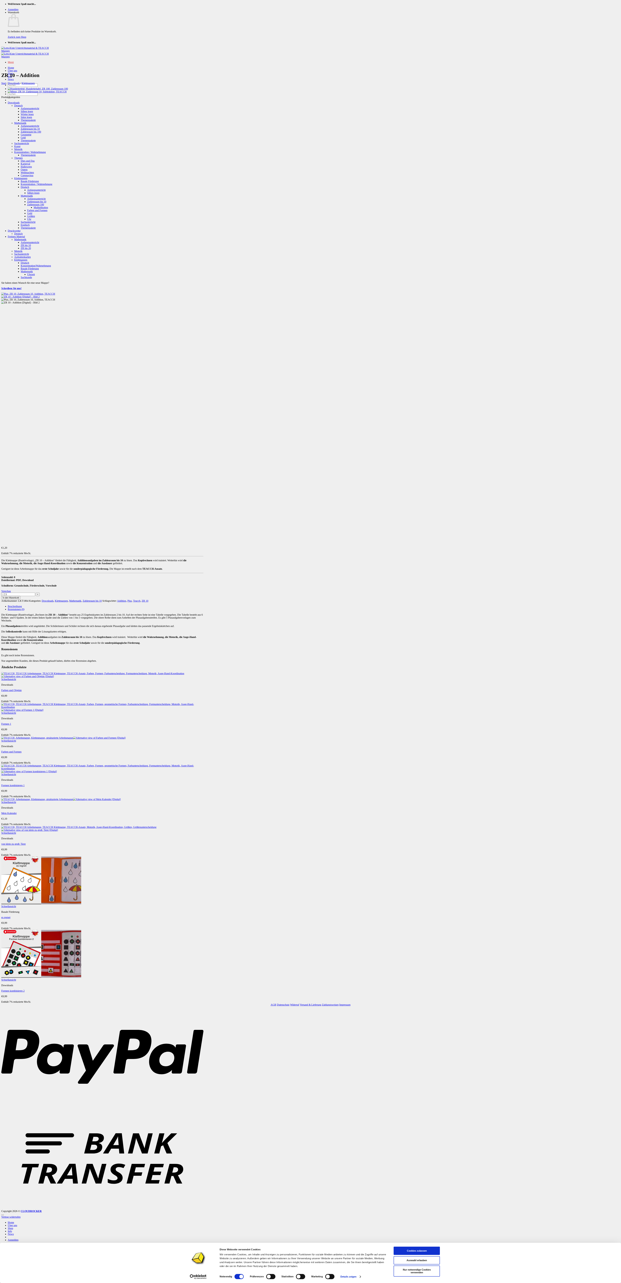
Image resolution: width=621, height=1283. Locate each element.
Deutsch (18, 105)
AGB (273, 1004)
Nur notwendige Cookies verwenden (417, 1271)
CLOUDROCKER (31, 1211)
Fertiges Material (16, 236)
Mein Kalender (9, 813)
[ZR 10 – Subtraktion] (37, 91)
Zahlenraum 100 (35, 204)
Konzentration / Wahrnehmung (30, 152)
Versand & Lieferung (310, 1004)
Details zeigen (348, 1276)
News (11, 79)
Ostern (24, 169)
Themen (18, 158)
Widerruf (294, 1004)
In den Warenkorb (11, 598)
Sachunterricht (21, 143)
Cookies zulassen (417, 1250)
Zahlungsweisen (330, 1004)
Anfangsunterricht (30, 108)
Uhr (29, 219)
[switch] (270, 1276)
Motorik (18, 149)
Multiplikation (41, 207)
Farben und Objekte (11, 690)
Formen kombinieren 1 (13, 785)
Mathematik (20, 123)
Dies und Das (28, 160)
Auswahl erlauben (417, 1260)
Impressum (344, 1004)
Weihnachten (27, 172)
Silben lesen (27, 111)
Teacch (136, 600)
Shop (10, 1228)
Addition (121, 600)
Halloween (26, 166)
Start (3, 83)
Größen (31, 216)
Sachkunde (26, 277)
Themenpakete (28, 120)
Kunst (17, 146)
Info (10, 1231)
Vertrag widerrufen (11, 1217)
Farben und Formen (37, 210)
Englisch (25, 225)
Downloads (14, 83)
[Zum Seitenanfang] (2, 1214)
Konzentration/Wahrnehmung (36, 265)
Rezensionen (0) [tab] (16, 609)
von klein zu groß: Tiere (13, 844)
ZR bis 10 (26, 245)
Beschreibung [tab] (15, 606)
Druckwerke (14, 230)
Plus (129, 600)
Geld (23, 137)
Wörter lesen (27, 114)
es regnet (5, 917)
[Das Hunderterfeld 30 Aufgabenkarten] (38, 88)
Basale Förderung (30, 181)
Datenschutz (283, 1004)
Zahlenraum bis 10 (30, 128)
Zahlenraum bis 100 (31, 131)
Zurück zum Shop (17, 37)
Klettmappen (28, 83)
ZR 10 (145, 600)
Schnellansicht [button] (8, 679)
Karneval (25, 163)
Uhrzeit (31, 274)
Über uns (12, 70)
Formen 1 (6, 724)
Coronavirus (27, 175)
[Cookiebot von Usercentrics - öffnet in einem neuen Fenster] (198, 1276)
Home (11, 67)
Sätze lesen (26, 117)
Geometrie (26, 134)
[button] (13, 9)
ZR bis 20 (26, 248)
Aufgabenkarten (22, 257)
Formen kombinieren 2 (13, 990)
